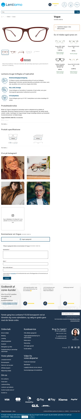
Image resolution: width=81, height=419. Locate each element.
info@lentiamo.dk (61, 338)
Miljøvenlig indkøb (6, 371)
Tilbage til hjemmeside (6, 411)
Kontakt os (4, 393)
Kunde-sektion (28, 348)
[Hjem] (1, 16)
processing (13, 273)
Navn (4, 261)
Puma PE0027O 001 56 (73, 47)
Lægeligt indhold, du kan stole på (33, 367)
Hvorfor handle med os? (7, 390)
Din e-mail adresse (8, 267)
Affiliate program (5, 368)
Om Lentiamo (5, 379)
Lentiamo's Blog (5, 384)
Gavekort (3, 344)
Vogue (13, 16)
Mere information (15, 417)
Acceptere (24, 417)
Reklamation (27, 340)
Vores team (4, 382)
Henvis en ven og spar (7, 365)
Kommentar (6, 249)
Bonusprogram (5, 362)
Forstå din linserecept (29, 362)
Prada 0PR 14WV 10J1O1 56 (60, 47)
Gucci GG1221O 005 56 (73, 65)
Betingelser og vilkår (6, 347)
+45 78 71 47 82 (62, 336)
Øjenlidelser (27, 365)
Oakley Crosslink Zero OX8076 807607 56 (60, 66)
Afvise (32, 417)
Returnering (27, 343)
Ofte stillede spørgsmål (30, 333)
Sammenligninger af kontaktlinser (33, 370)
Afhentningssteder (6, 341)
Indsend (7, 278)
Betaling (3, 336)
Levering (3, 338)
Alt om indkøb (5, 333)
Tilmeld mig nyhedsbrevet (73, 316)
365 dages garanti (29, 346)
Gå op (14, 411)
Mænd (8, 16)
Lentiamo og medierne (7, 387)
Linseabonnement (6, 359)
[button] (5, 52)
